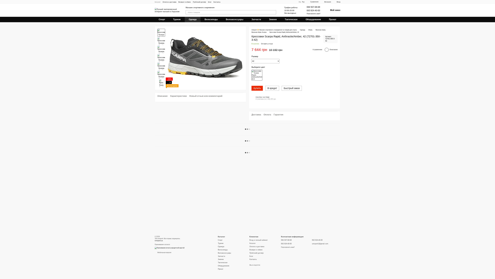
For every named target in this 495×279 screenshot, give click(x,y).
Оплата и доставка (169, 2)
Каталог (157, 2)
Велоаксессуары (234, 19)
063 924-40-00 (313, 10)
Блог (209, 2)
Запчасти (256, 19)
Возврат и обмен (184, 2)
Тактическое (291, 19)
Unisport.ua (159, 241)
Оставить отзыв (267, 44)
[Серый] (256, 75)
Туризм (177, 19)
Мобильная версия (164, 252)
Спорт (162, 19)
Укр (300, 2)
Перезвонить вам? (313, 14)
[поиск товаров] (274, 12)
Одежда (193, 19)
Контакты (216, 2)
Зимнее (273, 19)
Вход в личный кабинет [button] (258, 240)
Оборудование (313, 19)
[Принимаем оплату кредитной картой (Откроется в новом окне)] (169, 248)
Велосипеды (211, 19)
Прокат (332, 19)
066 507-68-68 (313, 7)
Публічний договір (199, 2)
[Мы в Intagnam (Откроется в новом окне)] (224, 2)
